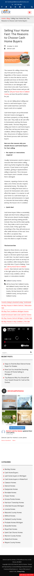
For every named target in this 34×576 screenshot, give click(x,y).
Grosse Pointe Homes (12, 499)
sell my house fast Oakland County (17, 284)
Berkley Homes (10, 469)
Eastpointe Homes (11, 489)
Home (3, 18)
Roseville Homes (10, 526)
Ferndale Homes (10, 492)
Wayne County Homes (12, 542)
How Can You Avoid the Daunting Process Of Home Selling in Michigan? (16, 371)
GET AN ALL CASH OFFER (26, 575)
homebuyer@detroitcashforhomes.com (18, 2)
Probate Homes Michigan (14, 522)
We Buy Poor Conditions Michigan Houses (15, 311)
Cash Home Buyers (11, 473)
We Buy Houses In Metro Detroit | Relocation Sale (16, 306)
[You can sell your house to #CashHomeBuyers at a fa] (9, 417)
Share (13, 440)
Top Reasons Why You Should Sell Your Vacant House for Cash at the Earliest (17, 380)
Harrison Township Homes (14, 502)
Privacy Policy (21, 571)
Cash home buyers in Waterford (16, 479)
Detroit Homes (10, 486)
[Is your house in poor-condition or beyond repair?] (24, 417)
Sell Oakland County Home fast (16, 286)
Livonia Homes (10, 509)
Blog (8, 18)
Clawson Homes (10, 483)
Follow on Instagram (18, 428)
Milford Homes (10, 516)
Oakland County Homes (13, 281)
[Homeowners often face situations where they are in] (9, 402)
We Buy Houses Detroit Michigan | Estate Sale (16, 318)
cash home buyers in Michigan (15, 476)
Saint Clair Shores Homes (14, 532)
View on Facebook (6, 440)
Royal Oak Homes (11, 529)
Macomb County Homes (13, 512)
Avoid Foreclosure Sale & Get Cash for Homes (16, 315)
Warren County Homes (13, 536)
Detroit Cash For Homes (14, 431)
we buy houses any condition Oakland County (17, 288)
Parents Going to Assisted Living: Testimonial (16, 302)
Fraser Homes (10, 496)
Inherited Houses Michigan (14, 506)
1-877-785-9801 (18, 4)
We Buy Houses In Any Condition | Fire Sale (15, 321)
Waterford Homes (11, 539)
